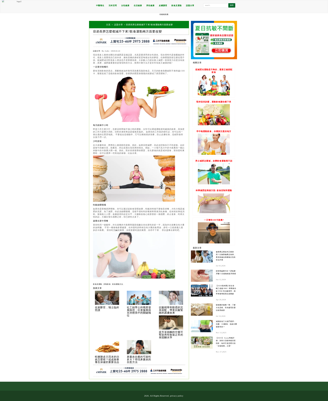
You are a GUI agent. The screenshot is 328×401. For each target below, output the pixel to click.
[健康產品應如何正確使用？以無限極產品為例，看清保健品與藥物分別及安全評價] (202, 256)
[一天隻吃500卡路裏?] (214, 243)
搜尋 (232, 5)
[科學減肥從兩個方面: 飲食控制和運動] (214, 213)
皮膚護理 (163, 5)
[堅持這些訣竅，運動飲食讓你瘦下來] (214, 124)
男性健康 (150, 5)
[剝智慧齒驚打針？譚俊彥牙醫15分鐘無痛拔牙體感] (202, 276)
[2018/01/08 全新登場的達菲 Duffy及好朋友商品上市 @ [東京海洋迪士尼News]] (107, 298)
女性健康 (125, 5)
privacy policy (176, 396)
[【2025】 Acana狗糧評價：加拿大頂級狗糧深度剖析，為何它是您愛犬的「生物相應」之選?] (202, 343)
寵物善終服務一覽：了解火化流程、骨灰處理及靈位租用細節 (226, 307)
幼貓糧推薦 (164, 14)
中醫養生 (100, 5)
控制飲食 (107, 284)
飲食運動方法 (117, 284)
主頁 (108, 25)
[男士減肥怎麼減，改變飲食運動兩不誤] (214, 184)
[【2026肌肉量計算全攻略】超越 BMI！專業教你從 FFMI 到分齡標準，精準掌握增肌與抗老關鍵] (202, 290)
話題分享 (190, 5)
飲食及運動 (176, 5)
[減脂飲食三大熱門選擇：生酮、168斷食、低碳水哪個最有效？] (202, 326)
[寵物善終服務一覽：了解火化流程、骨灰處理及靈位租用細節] (202, 310)
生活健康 (138, 5)
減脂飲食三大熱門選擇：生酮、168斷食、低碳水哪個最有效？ (226, 324)
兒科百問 (113, 5)
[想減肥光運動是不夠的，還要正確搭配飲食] (214, 95)
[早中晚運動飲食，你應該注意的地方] (214, 154)
